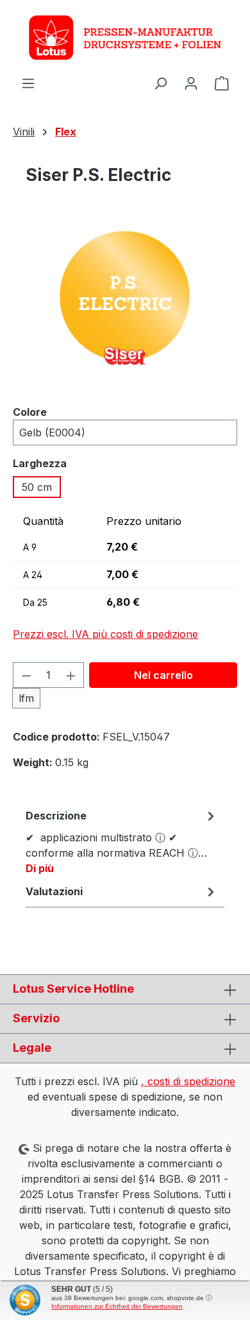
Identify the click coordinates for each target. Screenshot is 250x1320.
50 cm (37, 487)
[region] (125, 309)
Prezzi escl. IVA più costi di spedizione (105, 634)
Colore (30, 411)
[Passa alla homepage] (125, 37)
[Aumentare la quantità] (71, 675)
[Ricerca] (160, 83)
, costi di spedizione (188, 1081)
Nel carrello (163, 675)
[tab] (122, 841)
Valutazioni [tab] (54, 891)
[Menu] (28, 83)
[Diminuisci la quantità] (26, 675)
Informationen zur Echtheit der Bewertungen (117, 1306)
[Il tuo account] (191, 83)
